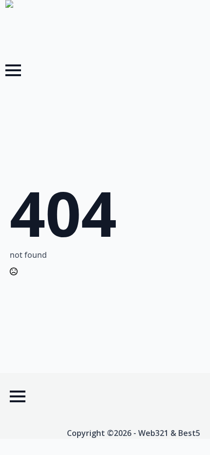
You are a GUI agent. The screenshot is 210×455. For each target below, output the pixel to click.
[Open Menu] (13, 70)
